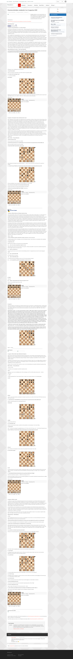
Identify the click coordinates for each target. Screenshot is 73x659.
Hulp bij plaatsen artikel (23, 1)
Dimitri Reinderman (11, 21)
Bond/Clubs (41, 5)
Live (19, 5)
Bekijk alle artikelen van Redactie (18, 628)
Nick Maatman (20, 21)
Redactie (26, 12)
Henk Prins (16, 21)
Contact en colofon (30, 1)
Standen (47, 5)
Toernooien (30, 5)
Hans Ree (25, 21)
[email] (65, 1)
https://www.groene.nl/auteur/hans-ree (34, 616)
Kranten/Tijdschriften (12, 12)
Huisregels (19, 655)
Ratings (52, 5)
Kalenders (36, 5)
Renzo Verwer (13, 637)
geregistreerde (12, 645)
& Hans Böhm (29, 21)
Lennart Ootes (13, 655)
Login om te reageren (43, 637)
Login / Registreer (9, 1)
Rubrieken (23, 5)
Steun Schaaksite (16, 1)
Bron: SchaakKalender (53, 35)
